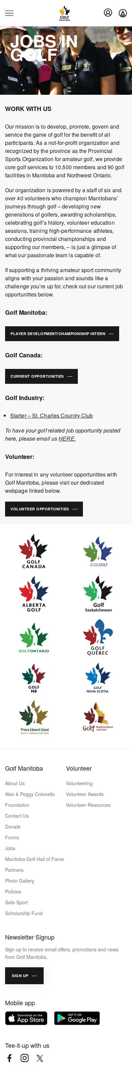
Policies (13, 891)
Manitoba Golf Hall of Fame (34, 859)
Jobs (10, 848)
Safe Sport (16, 902)
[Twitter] (40, 1058)
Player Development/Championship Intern (57, 333)
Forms (12, 837)
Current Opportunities (37, 376)
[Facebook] (9, 1058)
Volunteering (79, 783)
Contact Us (17, 815)
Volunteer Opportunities (39, 508)
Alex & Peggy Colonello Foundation (30, 799)
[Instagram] (24, 1058)
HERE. (67, 438)
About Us (15, 783)
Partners (14, 869)
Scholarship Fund (24, 913)
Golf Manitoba (24, 768)
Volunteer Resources (88, 804)
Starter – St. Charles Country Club (51, 415)
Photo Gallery (19, 880)
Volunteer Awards (85, 794)
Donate (13, 826)
